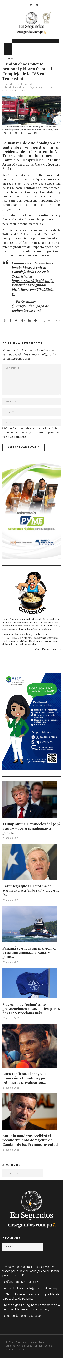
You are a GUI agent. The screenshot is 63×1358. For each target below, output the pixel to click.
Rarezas (10, 1349)
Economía (21, 1342)
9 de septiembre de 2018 (30, 307)
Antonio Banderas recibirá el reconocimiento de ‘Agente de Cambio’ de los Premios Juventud (30, 1140)
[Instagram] (36, 5)
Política (9, 1342)
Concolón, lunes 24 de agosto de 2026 (24, 634)
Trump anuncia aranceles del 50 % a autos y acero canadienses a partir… (31, 828)
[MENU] (8, 49)
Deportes (10, 1345)
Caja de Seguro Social (41, 87)
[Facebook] (26, 5)
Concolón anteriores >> (48, 649)
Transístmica (24, 90)
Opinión (38, 1345)
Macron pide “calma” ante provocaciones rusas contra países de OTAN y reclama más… (31, 1008)
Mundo (43, 1342)
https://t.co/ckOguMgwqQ (32, 280)
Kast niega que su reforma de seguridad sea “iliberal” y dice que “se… (30, 890)
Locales (8, 58)
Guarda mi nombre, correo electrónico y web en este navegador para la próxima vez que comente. (31, 432)
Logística (21, 1349)
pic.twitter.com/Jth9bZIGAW (33, 291)
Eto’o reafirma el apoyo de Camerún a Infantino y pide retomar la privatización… (25, 1078)
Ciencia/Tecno (24, 1345)
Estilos (48, 1345)
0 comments (54, 320)
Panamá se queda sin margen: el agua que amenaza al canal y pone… (29, 952)
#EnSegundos (36, 285)
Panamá (9, 90)
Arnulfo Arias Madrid (15, 87)
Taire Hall (7, 84)
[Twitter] (31, 5)
